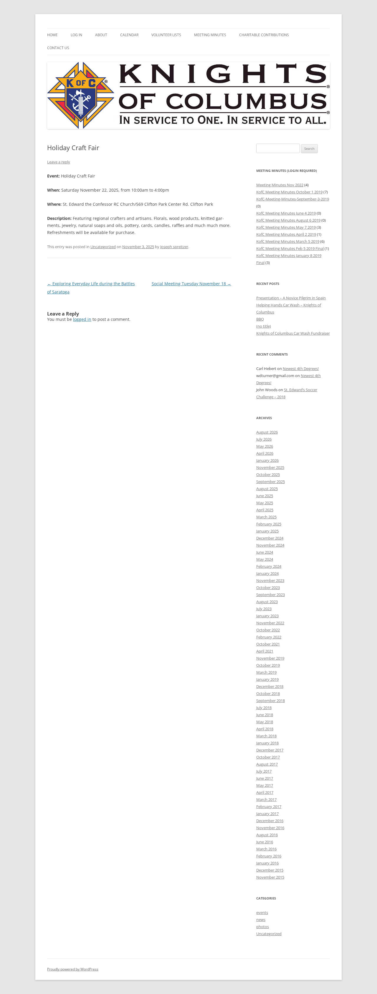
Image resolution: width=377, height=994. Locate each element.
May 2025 (264, 502)
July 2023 (264, 608)
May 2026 (264, 446)
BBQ (260, 319)
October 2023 (268, 587)
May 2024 (264, 559)
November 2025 (270, 467)
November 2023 (270, 580)
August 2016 (267, 834)
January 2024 (267, 573)
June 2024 (264, 552)
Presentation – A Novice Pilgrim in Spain (291, 298)
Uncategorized (103, 246)
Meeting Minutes (210, 34)
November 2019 (270, 658)
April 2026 (264, 453)
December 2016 (269, 820)
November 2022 (270, 622)
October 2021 (268, 644)
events (262, 912)
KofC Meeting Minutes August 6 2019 (288, 220)
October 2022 (268, 630)
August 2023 (267, 601)
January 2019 (267, 679)
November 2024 (270, 545)
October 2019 (268, 665)
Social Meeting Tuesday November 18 (191, 283)
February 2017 (268, 806)
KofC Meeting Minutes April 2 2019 (286, 234)
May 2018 (264, 721)
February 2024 (268, 566)
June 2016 (264, 841)
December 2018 (269, 686)
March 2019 (266, 672)
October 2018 (268, 693)
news (260, 919)
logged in (82, 319)
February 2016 (268, 856)
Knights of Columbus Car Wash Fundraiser (293, 333)
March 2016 (266, 849)
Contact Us (58, 47)
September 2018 (270, 700)
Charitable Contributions (264, 34)
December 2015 (269, 870)
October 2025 (268, 474)
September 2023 (270, 594)
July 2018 (264, 707)
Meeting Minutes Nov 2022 (279, 184)
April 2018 (264, 728)
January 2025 (267, 531)
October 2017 (268, 757)
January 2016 (267, 863)
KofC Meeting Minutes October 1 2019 (289, 192)
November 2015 (270, 877)
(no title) (263, 326)
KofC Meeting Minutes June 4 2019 (286, 213)
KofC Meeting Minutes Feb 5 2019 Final (290, 248)
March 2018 (266, 736)
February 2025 (268, 524)
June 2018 (264, 714)
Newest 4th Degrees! (301, 368)
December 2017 (269, 750)
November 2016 (270, 827)
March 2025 (266, 517)
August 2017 (267, 764)
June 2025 (264, 495)
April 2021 (264, 651)
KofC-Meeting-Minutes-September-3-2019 (292, 199)
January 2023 (267, 615)
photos (262, 926)
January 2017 (267, 813)
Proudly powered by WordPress (72, 969)
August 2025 (267, 488)
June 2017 (264, 778)
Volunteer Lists (166, 34)
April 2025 (264, 509)
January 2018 (267, 743)
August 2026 (267, 432)
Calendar (129, 34)
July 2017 (264, 771)
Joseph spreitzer (174, 246)
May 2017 (264, 785)
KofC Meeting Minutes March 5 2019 (287, 241)
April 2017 (264, 792)
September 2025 (270, 481)
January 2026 (267, 460)
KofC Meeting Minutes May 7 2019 (286, 227)
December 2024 (269, 538)
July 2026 (264, 439)
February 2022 (268, 637)
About (101, 34)
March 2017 (266, 799)
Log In (76, 34)
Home (52, 34)
